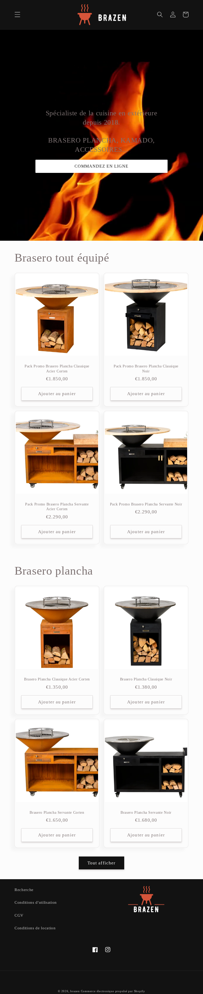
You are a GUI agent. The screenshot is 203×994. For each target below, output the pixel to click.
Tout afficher (101, 862)
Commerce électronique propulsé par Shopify (113, 991)
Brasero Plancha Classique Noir (146, 679)
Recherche (24, 889)
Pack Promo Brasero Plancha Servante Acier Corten (57, 506)
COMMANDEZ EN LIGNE (101, 166)
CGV (19, 915)
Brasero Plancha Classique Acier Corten (57, 679)
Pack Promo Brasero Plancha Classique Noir (146, 368)
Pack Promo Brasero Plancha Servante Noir (146, 504)
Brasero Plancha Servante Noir (146, 812)
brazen (75, 991)
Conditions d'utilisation (36, 902)
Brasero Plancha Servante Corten (57, 812)
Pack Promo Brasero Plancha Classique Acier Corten (57, 368)
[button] (17, 14)
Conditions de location (35, 928)
